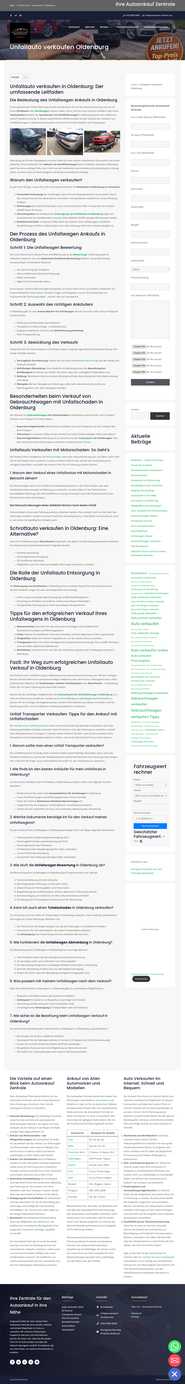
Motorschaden (54, 456)
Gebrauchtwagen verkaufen (146, 541)
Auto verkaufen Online (143, 526)
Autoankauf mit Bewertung (145, 480)
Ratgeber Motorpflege (143, 490)
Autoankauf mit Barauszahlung (141, 582)
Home (12, 5)
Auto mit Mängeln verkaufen (145, 605)
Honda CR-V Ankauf (141, 465)
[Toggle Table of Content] (24, 77)
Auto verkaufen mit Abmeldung (141, 641)
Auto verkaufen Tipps (138, 669)
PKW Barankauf (136, 722)
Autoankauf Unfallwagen (156, 593)
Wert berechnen (150, 826)
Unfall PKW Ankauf (137, 730)
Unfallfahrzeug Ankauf (151, 726)
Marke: (137, 779)
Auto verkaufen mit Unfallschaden (142, 645)
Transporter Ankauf (127, 27)
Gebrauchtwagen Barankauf (140, 689)
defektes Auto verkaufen (143, 681)
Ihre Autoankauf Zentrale (145, 4)
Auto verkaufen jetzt (72, 1307)
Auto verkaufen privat (138, 665)
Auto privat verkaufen (143, 613)
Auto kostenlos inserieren (146, 597)
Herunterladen (141, 979)
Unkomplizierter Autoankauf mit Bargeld (144, 746)
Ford (70, 1171)
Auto (59, 206)
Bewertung (80, 254)
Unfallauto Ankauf (137, 726)
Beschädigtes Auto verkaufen (147, 485)
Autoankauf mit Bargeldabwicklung (143, 586)
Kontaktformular (70, 1321)
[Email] (174, 1360)
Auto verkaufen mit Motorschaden (149, 510)
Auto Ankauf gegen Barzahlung (158, 573)
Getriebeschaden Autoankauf (146, 470)
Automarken (102, 1100)
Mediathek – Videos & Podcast (147, 460)
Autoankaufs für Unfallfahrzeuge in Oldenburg (85, 694)
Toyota (71, 1165)
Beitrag (104, 27)
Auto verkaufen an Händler (140, 629)
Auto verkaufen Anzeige (145, 633)
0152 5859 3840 (108, 1323)
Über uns (90, 27)
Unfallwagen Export (151, 734)
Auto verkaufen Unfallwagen (155, 669)
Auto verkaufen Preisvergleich (141, 658)
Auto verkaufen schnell (154, 665)
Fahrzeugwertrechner (156, 27)
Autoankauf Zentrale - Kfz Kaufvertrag (147, 974)
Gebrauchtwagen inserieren (149, 693)
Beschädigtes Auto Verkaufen (145, 677)
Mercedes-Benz (76, 1152)
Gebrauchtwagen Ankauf (144, 515)
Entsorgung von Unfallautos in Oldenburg (79, 214)
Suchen (135, 409)
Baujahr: (138, 801)
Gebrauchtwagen (37, 415)
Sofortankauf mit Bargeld (150, 722)
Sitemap (135, 1317)
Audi (70, 1139)
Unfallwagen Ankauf (141, 536)
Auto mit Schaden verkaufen (145, 609)
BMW (70, 1146)
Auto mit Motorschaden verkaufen (148, 601)
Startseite (74, 27)
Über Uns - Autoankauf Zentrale (146, 1307)
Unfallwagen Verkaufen (142, 741)
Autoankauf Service (141, 520)
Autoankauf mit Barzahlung (144, 589)
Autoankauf (139, 573)
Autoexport (85, 438)
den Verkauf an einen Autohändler (156, 1257)
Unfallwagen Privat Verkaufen (141, 738)
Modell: (137, 790)
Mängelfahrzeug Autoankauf (146, 505)
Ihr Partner (67, 1310)
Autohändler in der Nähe (144, 495)
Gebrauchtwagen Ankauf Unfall (141, 685)
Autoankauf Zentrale (18, 1379)
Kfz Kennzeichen (70, 1318)
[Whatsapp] (174, 1346)
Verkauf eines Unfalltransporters (31, 725)
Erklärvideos (36, 292)
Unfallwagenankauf (137, 734)
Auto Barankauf (139, 531)
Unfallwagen (42, 111)
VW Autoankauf (139, 475)
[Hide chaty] (174, 1374)
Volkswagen (74, 1158)
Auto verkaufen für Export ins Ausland (143, 638)
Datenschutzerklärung (165, 1379)
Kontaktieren (44, 1345)
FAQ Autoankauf (139, 546)
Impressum (136, 1313)
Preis (82, 288)
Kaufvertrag (91, 360)
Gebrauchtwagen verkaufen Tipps (146, 713)
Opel (70, 1177)
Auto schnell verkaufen (146, 618)
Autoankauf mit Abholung (144, 500)
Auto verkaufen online (149, 650)
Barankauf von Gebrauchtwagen (141, 673)
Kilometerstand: (142, 812)
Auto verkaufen (145, 623)
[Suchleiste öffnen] (174, 27)
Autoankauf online (137, 593)
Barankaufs (44, 1221)
